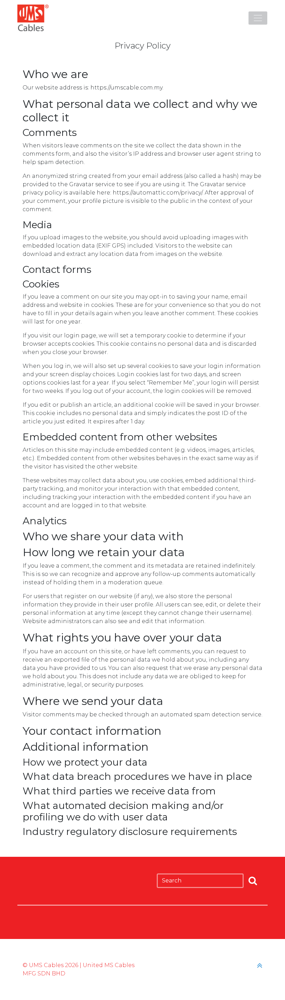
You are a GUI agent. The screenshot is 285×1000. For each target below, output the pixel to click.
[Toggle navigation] (258, 18)
